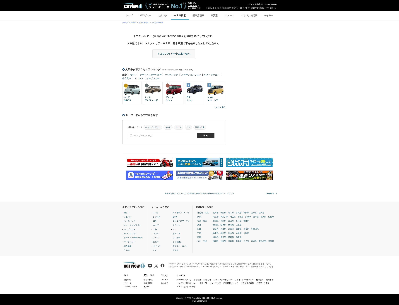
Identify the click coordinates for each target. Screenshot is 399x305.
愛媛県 (231, 237)
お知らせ (207, 280)
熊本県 (238, 241)
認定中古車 (199, 127)
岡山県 (231, 233)
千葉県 (240, 217)
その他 (127, 250)
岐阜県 (223, 225)
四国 (199, 237)
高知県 (238, 237)
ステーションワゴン (191, 74)
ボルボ (175, 250)
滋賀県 (238, 229)
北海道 (216, 213)
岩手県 (231, 213)
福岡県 (216, 241)
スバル (156, 238)
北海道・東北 (203, 213)
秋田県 (246, 213)
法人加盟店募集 (247, 283)
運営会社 (197, 280)
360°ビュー (145, 15)
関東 (199, 217)
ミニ (174, 229)
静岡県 (231, 225)
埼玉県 (233, 217)
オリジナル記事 (249, 15)
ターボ (178, 127)
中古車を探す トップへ (174, 193)
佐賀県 (223, 241)
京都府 (231, 229)
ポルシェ (176, 234)
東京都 (216, 217)
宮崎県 (254, 241)
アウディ (176, 225)
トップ (129, 15)
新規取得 (259, 4)
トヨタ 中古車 (144, 23)
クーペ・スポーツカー (151, 74)
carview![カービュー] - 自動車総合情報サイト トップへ (210, 193)
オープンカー (152, 78)
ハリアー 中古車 (157, 23)
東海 (199, 225)
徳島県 (216, 237)
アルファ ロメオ (180, 246)
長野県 (223, 221)
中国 (199, 233)
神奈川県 (224, 217)
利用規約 (259, 280)
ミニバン (138, 78)
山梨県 (271, 217)
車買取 (214, 15)
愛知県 (216, 225)
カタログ (162, 15)
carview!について (184, 280)
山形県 (254, 213)
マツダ (156, 234)
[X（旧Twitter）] (156, 265)
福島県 (261, 213)
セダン (133, 74)
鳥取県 (216, 233)
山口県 (246, 233)
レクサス (157, 217)
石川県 (238, 221)
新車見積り (198, 15)
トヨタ (156, 213)
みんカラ (164, 283)
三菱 (155, 229)
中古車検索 (180, 15)
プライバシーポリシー (223, 280)
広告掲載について (230, 283)
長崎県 (231, 241)
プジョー (176, 238)
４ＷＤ (168, 127)
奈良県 (246, 229)
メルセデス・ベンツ (181, 213)
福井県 (246, 221)
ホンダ (156, 225)
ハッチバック (171, 74)
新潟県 (216, 221)
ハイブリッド (129, 229)
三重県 (238, 225)
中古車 (133, 23)
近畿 (199, 229)
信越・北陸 (202, 221)
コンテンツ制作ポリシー (187, 283)
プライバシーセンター (244, 280)
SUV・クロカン (211, 74)
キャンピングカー (152, 127)
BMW (175, 217)
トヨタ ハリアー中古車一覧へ (173, 53)
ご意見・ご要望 (262, 283)
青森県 (223, 213)
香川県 (223, 237)
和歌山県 (255, 229)
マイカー (268, 15)
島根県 (223, 233)
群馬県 (263, 217)
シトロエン (177, 242)
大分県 (246, 241)
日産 (155, 221)
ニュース (229, 15)
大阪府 (216, 229)
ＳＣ (188, 127)
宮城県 (238, 213)
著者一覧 (203, 283)
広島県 (238, 233)
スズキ (156, 242)
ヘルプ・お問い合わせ (186, 286)
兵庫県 (223, 229)
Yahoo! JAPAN (270, 4)
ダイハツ (157, 246)
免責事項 (269, 280)
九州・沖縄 (202, 241)
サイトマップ (215, 283)
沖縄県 (271, 241)
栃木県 (256, 217)
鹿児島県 (262, 241)
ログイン (250, 4)
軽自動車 (126, 78)
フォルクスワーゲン (181, 221)
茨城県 (248, 217)
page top (270, 193)
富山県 (231, 221)
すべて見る (220, 107)
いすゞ (156, 250)
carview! (125, 23)
